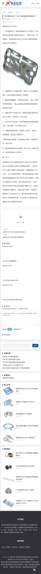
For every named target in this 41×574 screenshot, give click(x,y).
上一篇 (4, 229)
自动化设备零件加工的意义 (25, 466)
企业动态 (21, 547)
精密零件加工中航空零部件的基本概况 (14, 232)
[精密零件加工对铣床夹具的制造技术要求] (8, 479)
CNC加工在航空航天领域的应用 (12, 300)
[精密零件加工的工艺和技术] (8, 439)
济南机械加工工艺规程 (24, 414)
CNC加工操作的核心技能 (10, 280)
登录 (9, 329)
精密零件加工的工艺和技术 (25, 438)
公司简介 (8, 547)
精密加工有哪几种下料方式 (25, 402)
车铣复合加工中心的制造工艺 (12, 365)
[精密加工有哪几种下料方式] (8, 403)
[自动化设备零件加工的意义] (8, 467)
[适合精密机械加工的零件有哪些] (8, 427)
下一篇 (4, 234)
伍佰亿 (31, 559)
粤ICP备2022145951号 (15, 559)
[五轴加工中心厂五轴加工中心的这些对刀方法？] (8, 503)
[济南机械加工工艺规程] (8, 415)
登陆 (32, 3)
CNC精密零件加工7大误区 (25, 490)
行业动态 (14, 547)
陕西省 (10, 12)
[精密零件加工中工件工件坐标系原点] (8, 391)
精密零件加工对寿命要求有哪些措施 (13, 237)
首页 (3, 12)
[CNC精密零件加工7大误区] (8, 491)
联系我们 (28, 547)
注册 (37, 3)
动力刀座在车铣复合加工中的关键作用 (16, 368)
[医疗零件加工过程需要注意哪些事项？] (8, 455)
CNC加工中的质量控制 (9, 261)
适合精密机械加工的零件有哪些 (27, 426)
